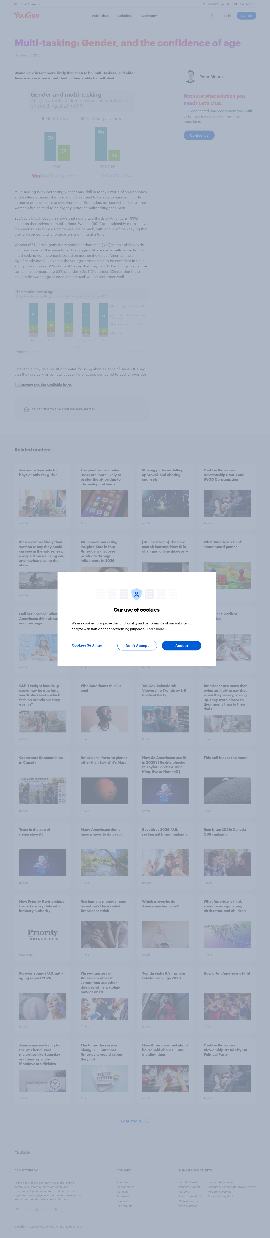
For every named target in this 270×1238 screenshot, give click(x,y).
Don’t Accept (137, 645)
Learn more (155, 628)
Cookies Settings (87, 645)
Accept (181, 645)
